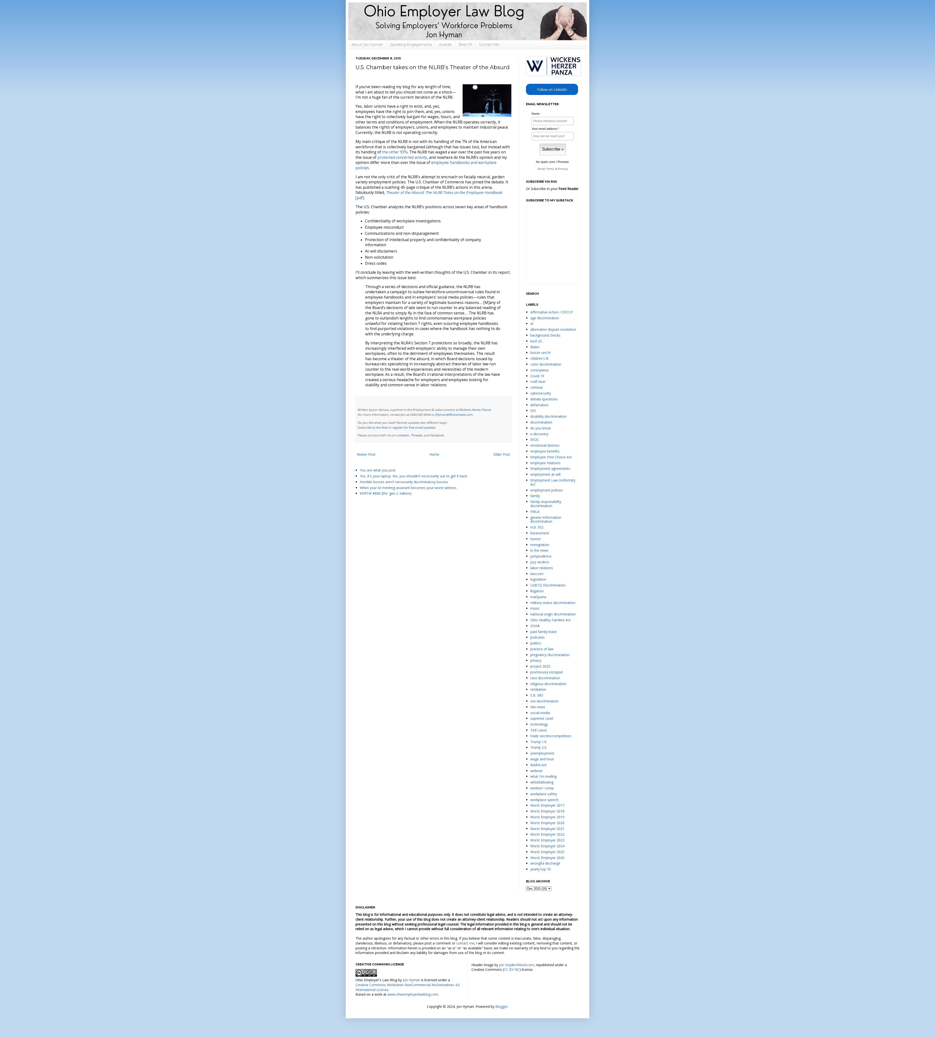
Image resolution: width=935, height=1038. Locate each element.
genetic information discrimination (545, 519)
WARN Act (538, 765)
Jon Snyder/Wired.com (516, 965)
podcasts (537, 637)
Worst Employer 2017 (547, 805)
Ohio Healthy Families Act (550, 620)
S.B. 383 (536, 695)
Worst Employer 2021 (547, 828)
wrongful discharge (545, 863)
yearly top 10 (540, 869)
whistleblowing (541, 782)
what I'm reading (543, 776)
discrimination (541, 422)
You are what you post (378, 470)
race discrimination (545, 678)
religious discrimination (548, 683)
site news (537, 707)
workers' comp (542, 788)
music (535, 608)
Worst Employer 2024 (547, 846)
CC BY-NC (512, 969)
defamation (539, 405)
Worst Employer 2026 (547, 857)
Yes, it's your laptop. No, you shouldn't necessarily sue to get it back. (414, 476)
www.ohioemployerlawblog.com (412, 994)
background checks (545, 335)
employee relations (545, 463)
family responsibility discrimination (545, 503)
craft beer (538, 381)
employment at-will (545, 474)
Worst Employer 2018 (547, 811)
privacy (535, 660)
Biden (534, 347)
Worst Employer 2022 (547, 834)
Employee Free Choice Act (551, 457)
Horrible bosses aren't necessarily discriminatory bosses (404, 482)
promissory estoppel (546, 672)
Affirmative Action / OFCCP (551, 312)
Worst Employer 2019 (547, 817)
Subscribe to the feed (372, 427)
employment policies (546, 490)
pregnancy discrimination (550, 654)
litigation (537, 591)
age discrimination (544, 318)
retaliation (538, 689)
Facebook (437, 435)
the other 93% (395, 152)
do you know (540, 428)
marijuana (538, 596)
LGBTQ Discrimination (548, 585)
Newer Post (366, 454)
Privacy (563, 168)
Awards (445, 44)
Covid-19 (537, 376)
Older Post (501, 454)
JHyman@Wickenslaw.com (454, 415)
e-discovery (539, 434)
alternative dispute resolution (553, 329)
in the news (539, 550)
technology (539, 724)
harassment (539, 533)
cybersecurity (540, 393)
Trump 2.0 (538, 747)
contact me (465, 943)
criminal (536, 387)
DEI (533, 410)
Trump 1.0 (538, 741)
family (535, 495)
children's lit (539, 358)
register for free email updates (413, 427)
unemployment (542, 753)
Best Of (465, 44)
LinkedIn (402, 435)
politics (535, 643)
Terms (550, 168)
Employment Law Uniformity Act (552, 482)
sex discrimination (544, 701)
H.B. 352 (536, 527)
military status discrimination (552, 602)
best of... (537, 341)
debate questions (544, 399)
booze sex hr (540, 352)
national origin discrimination (553, 614)
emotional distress (545, 445)
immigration (539, 544)
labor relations (541, 568)
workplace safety (543, 794)
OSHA (535, 625)
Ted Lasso (538, 730)
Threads (416, 435)
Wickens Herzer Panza (475, 410)
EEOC (534, 439)
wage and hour (542, 759)
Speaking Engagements (411, 44)
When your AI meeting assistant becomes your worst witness (408, 487)
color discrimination (545, 364)
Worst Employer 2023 (547, 840)
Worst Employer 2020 (547, 823)
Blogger (501, 1006)
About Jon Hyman (367, 44)
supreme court (541, 718)
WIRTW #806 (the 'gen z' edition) (385, 493)
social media (540, 712)
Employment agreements (550, 468)
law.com (536, 573)
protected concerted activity (402, 157)
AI (531, 323)
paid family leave (543, 631)
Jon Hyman (411, 980)
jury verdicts (539, 562)
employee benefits (545, 451)
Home (434, 454)
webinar (536, 770)
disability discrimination (548, 416)
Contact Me (489, 44)
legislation (538, 579)
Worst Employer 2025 (547, 851)
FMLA (535, 511)
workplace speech (544, 799)
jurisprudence (541, 556)
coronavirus (539, 370)
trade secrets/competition (550, 736)
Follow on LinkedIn (552, 89)
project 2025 (540, 666)
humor (535, 539)
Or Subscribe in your (552, 188)
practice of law (541, 649)
